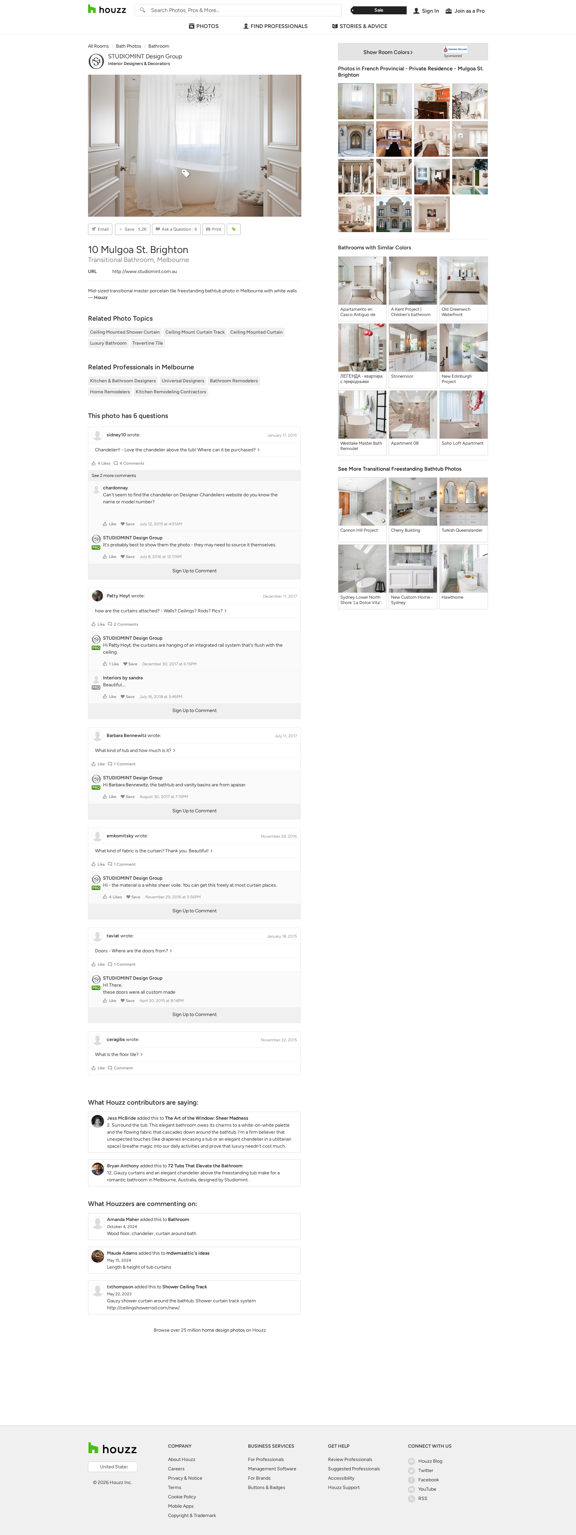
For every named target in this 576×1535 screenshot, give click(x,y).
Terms (174, 1487)
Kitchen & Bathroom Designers (123, 381)
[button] (94, 463)
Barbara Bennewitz (128, 785)
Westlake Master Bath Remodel (361, 446)
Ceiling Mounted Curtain (256, 332)
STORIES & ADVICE (363, 26)
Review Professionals (350, 1459)
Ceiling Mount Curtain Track (195, 332)
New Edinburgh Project (457, 379)
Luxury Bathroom (108, 343)
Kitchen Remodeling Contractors (171, 392)
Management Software (272, 1469)
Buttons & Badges (266, 1487)
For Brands (259, 1478)
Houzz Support (344, 1487)
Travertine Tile (147, 343)
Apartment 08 (405, 443)
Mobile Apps (181, 1506)
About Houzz (181, 1459)
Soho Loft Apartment (463, 443)
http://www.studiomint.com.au (144, 271)
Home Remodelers (110, 392)
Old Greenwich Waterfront (456, 312)
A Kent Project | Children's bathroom (411, 312)
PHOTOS (207, 26)
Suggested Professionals (354, 1469)
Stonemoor (402, 376)
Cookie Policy (182, 1497)
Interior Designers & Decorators (139, 63)
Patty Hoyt (120, 645)
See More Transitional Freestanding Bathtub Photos (399, 469)
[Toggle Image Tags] (234, 229)
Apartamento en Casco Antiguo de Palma (357, 312)
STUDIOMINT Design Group (145, 56)
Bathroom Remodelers (234, 381)
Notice (195, 1478)
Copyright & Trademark (192, 1515)
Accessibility (341, 1478)
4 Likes (104, 463)
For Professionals (266, 1459)
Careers (176, 1469)
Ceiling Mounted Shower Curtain (125, 332)
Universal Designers (183, 381)
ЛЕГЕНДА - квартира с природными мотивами (361, 379)
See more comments (114, 475)
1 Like (114, 664)
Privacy (175, 1478)
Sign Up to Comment (194, 571)
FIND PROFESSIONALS (279, 26)
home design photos (223, 1330)
